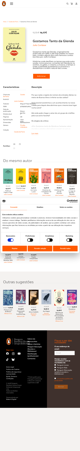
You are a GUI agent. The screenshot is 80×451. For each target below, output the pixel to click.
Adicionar (41, 76)
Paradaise (72, 309)
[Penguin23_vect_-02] (34, 370)
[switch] (30, 240)
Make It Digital (11, 399)
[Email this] (14, 144)
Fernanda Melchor (72, 311)
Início (4, 22)
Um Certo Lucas (34, 190)
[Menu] (12, 3)
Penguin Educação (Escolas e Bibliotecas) (35, 349)
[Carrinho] (72, 3)
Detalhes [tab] (40, 207)
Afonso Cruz (8, 313)
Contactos (31, 359)
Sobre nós (31, 339)
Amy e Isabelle (33, 312)
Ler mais (34, 133)
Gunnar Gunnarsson (46, 314)
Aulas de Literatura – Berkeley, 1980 (8, 258)
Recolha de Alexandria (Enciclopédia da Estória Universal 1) (59, 316)
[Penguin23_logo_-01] (4, 3)
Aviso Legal (10, 367)
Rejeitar (15, 248)
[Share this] (20, 144)
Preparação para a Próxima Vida (20, 312)
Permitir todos (65, 248)
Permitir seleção (40, 248)
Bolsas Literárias (34, 344)
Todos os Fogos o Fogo (8, 191)
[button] (67, 3)
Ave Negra (46, 311)
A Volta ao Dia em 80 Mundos (59, 191)
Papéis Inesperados (34, 257)
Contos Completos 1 (21, 257)
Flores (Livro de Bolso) (8, 310)
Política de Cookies (12, 369)
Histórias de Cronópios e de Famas (46, 191)
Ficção (22, 125)
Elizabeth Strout (33, 314)
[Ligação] (77, 3)
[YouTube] (19, 353)
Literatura (23, 127)
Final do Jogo (20, 188)
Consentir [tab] (14, 207)
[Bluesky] (13, 359)
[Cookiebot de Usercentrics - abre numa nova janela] (68, 201)
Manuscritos (32, 342)
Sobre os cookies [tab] (66, 207)
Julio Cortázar (39, 45)
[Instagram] (13, 353)
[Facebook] (7, 353)
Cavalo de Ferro (13, 22)
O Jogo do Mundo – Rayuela (72, 192)
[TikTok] (7, 359)
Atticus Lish (20, 316)
